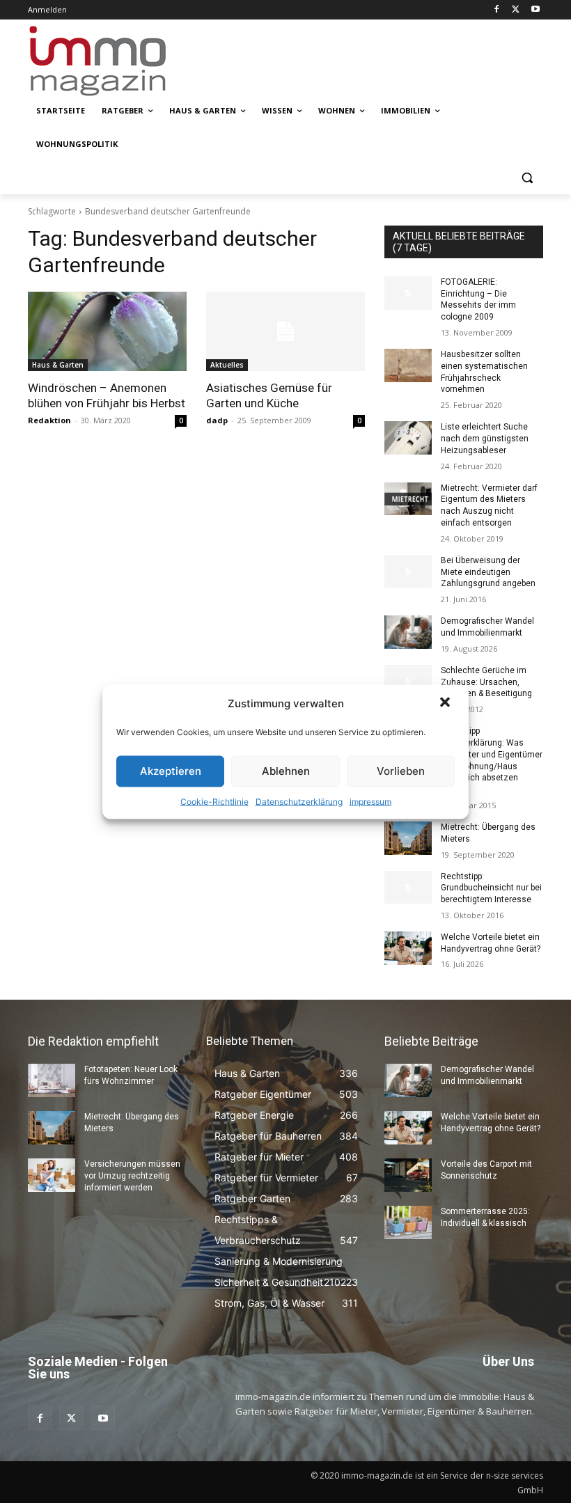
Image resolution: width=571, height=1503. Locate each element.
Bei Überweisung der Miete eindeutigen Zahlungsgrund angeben (488, 572)
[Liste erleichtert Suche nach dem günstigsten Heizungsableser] (408, 438)
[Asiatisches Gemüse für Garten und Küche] (285, 331)
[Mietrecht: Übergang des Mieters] (408, 838)
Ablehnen (286, 771)
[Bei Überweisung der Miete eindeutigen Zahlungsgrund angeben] (408, 571)
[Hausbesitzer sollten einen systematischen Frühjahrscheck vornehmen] (408, 365)
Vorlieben (401, 771)
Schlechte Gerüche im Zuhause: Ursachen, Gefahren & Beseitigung (486, 682)
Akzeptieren (170, 771)
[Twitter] (516, 10)
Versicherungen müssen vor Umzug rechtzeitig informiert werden (132, 1176)
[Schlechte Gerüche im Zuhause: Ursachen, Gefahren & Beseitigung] (408, 681)
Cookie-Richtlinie (214, 801)
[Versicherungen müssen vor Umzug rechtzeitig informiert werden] (51, 1175)
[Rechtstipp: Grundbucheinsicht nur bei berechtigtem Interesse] (408, 887)
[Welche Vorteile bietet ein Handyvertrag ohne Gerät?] (408, 948)
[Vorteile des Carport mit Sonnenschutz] (408, 1175)
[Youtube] (535, 10)
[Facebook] (497, 10)
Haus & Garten (58, 365)
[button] (446, 703)
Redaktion (49, 420)
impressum (370, 801)
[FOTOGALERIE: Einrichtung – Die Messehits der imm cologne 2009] (408, 293)
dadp (217, 420)
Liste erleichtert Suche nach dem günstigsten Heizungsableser (485, 438)
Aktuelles (227, 365)
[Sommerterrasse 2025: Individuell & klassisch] (408, 1222)
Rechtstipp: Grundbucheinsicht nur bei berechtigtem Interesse (491, 888)
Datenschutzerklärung (299, 801)
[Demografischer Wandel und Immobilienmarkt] (408, 632)
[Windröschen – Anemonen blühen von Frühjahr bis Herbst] (107, 331)
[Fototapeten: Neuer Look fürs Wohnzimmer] (51, 1080)
